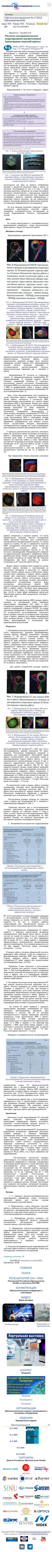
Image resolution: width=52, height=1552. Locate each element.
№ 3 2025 (20, 1448)
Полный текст (42, 24)
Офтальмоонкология (15, 20)
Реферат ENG (18, 24)
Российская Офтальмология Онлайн (33, 1532)
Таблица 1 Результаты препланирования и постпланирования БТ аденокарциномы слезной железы (24, 868)
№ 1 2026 (13, 1435)
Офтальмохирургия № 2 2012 (23, 17)
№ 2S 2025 (20, 1454)
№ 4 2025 (13, 1441)
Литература (30, 24)
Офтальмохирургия (20, 1425)
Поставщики (26, 1404)
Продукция (26, 1396)
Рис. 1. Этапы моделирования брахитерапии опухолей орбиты (24, 152)
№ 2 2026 (13, 1428)
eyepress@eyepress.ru (39, 1534)
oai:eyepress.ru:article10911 (31, 1261)
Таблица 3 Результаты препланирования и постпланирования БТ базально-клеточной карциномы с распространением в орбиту (27, 1079)
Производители (26, 1400)
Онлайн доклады (11, 1324)
